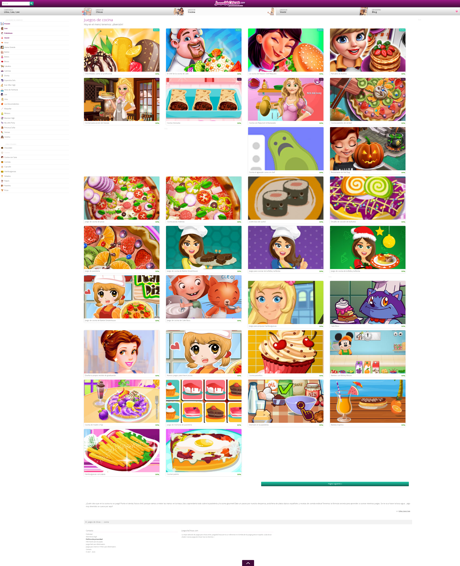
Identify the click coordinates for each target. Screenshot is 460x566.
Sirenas (7, 132)
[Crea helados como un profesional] (121, 50)
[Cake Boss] (367, 302)
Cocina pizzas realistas (176, 222)
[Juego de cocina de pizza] (121, 198)
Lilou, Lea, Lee (12, 11)
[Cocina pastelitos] (286, 351)
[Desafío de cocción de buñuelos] (367, 198)
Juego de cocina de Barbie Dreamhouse (182, 271)
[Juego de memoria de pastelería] (204, 401)
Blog (376, 11)
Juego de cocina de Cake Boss (178, 320)
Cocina (191, 11)
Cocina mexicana (173, 123)
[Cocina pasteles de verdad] (367, 99)
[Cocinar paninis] (204, 450)
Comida (7, 162)
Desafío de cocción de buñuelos (343, 222)
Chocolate (8, 148)
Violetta (7, 137)
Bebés (6, 57)
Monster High (9, 118)
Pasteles (7, 185)
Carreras (7, 71)
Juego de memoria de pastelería (179, 425)
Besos (6, 61)
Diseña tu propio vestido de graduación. (100, 375)
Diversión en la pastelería (258, 425)
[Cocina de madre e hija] (121, 401)
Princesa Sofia (9, 127)
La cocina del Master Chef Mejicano (262, 74)
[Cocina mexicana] (204, 99)
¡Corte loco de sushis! (257, 222)
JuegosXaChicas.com (230, 3)
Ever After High (9, 85)
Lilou (6, 99)
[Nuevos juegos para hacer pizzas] (204, 351)
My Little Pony (9, 123)
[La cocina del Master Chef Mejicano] (286, 50)
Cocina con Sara (10, 157)
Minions (7, 113)
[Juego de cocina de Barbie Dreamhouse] (204, 247)
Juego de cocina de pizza (94, 222)
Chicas (99, 11)
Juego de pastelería (92, 271)
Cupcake (7, 166)
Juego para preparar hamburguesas (263, 326)
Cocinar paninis (173, 474)
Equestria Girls (9, 80)
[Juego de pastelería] (121, 247)
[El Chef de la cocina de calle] (204, 50)
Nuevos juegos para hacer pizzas (180, 375)
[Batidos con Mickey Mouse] (367, 351)
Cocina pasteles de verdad (341, 123)
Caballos (7, 66)
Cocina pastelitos (255, 375)
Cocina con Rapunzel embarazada (262, 123)
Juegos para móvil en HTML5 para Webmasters (101, 547)
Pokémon (8, 33)
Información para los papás (94, 542)
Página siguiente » (335, 484)
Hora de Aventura (11, 90)
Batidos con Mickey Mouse (341, 375)
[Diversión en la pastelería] (286, 401)
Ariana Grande (9, 47)
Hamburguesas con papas (95, 474)
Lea (5, 28)
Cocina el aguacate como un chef (262, 172)
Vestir (283, 11)
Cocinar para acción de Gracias (97, 123)
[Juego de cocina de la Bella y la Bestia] (367, 247)
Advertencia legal (91, 537)
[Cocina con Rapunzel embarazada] (286, 99)
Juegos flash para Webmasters (95, 544)
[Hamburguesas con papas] (121, 450)
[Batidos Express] (367, 401)
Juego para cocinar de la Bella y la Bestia (264, 271)
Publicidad (89, 534)
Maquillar (7, 108)
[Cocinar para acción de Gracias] (121, 99)
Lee (5, 94)
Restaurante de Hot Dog (340, 172)
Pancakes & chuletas (339, 74)
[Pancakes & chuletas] (367, 50)
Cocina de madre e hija (94, 425)
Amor (6, 42)
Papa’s (6, 181)
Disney (6, 75)
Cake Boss (335, 326)
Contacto (88, 549)
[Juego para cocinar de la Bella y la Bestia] (286, 247)
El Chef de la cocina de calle (178, 74)
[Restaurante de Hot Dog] (367, 148)
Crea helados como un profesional (98, 74)
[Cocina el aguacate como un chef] (286, 148)
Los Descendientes (11, 104)
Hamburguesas (10, 171)
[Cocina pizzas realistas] (204, 198)
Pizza (6, 190)
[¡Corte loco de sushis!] (286, 198)
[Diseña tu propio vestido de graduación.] (121, 351)
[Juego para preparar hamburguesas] (286, 302)
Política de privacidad (94, 539)
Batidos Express (337, 425)
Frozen (7, 24)
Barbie (6, 52)
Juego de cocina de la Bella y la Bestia (345, 271)
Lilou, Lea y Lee (404, 511)
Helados (7, 176)
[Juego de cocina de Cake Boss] (204, 296)
